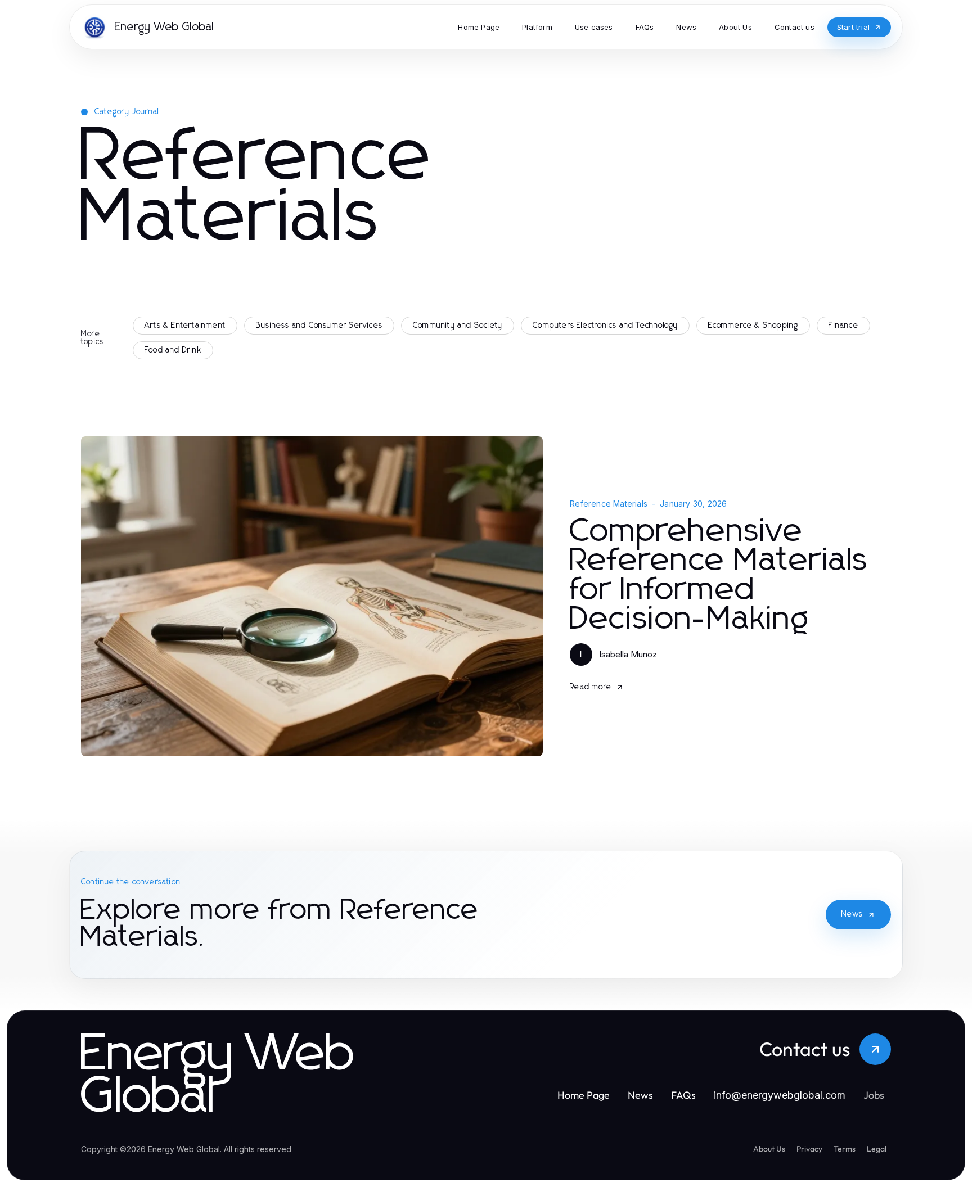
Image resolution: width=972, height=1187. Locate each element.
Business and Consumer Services (319, 326)
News (852, 914)
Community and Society (457, 326)
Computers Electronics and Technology (605, 326)
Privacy (809, 1149)
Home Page (583, 1095)
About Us (769, 1149)
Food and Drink (173, 350)
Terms (845, 1149)
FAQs (683, 1095)
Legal (876, 1149)
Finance (843, 326)
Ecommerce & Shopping (753, 326)
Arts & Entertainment (185, 326)
